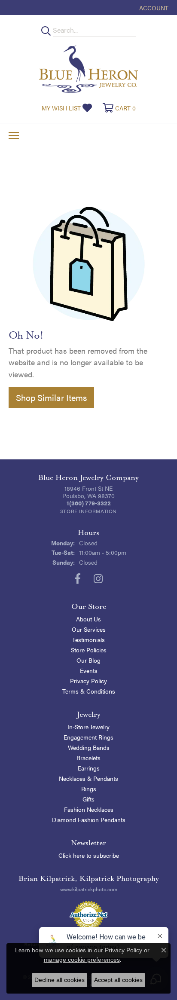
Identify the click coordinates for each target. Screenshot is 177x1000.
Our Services (89, 629)
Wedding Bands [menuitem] (89, 747)
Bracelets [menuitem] (88, 757)
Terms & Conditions (88, 691)
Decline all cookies (59, 979)
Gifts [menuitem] (88, 799)
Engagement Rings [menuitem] (88, 737)
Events (89, 670)
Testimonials (88, 639)
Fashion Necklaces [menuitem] (88, 809)
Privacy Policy (88, 680)
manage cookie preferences (82, 959)
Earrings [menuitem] (89, 768)
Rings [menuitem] (88, 788)
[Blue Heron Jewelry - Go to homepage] (88, 69)
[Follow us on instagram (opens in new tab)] (98, 579)
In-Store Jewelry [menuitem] (88, 726)
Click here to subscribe (88, 855)
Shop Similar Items (51, 397)
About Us (88, 619)
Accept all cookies (118, 979)
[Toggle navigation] (13, 135)
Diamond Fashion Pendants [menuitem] (88, 819)
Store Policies (89, 649)
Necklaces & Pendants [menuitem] (88, 778)
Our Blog (88, 660)
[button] (152, 7)
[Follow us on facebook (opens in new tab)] (77, 579)
